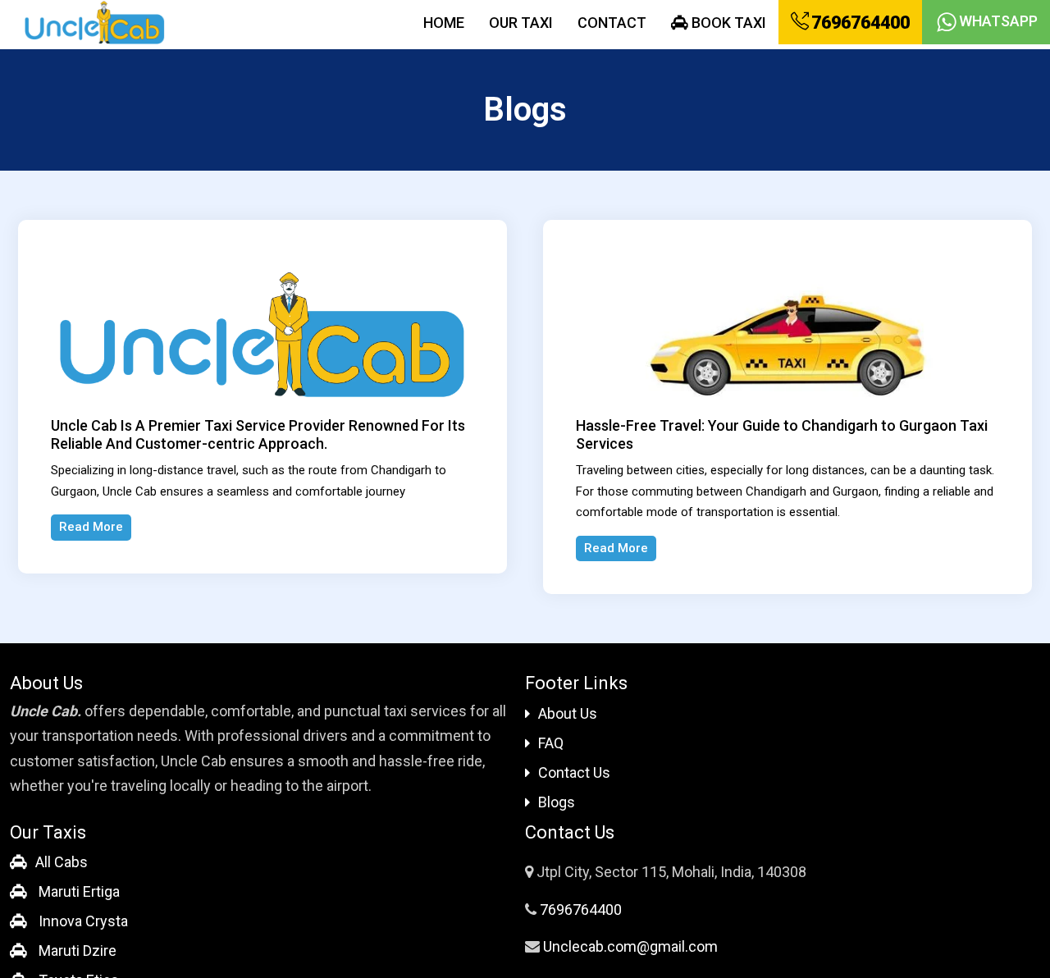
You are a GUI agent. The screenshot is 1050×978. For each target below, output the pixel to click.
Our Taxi (521, 22)
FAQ (551, 743)
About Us (567, 713)
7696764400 (859, 22)
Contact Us (574, 772)
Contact (612, 22)
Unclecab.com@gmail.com (630, 946)
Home (443, 22)
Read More (91, 526)
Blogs (556, 802)
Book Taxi (727, 22)
